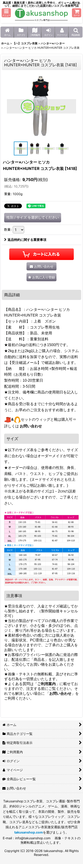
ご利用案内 (46, 684)
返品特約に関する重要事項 (27, 240)
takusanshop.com (28, 832)
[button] (6, 12)
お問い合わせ (31, 426)
